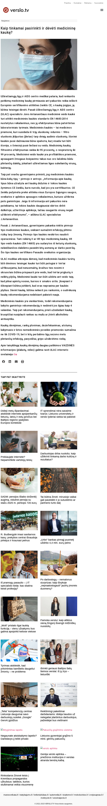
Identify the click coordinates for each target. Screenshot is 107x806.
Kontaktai (77, 3)
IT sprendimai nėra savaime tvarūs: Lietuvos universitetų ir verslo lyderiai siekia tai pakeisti (57, 413)
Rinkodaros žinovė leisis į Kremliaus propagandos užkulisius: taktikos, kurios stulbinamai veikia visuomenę (17, 780)
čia (15, 354)
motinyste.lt (46, 798)
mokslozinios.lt (81, 795)
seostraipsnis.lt (59, 798)
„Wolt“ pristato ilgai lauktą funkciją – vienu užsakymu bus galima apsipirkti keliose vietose (18, 628)
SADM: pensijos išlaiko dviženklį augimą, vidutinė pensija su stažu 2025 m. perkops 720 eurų (19, 499)
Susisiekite (98, 3)
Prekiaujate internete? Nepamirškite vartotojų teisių (16, 458)
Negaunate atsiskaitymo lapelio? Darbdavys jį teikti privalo (19, 737)
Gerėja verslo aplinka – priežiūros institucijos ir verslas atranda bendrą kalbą (57, 757)
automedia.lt (55, 795)
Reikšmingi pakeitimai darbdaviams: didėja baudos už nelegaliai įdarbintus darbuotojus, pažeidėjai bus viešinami (58, 716)
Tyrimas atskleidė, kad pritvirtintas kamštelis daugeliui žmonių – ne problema (18, 668)
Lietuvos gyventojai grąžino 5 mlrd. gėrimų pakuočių (56, 737)
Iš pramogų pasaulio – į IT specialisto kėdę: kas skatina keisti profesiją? (16, 585)
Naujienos (5, 21)
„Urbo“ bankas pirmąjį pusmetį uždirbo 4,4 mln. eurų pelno (57, 541)
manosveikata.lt (10, 795)
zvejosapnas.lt (95, 795)
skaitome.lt (67, 795)
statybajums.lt (26, 795)
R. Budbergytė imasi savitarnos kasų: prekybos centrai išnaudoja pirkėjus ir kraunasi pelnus (19, 537)
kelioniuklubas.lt (41, 795)
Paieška (67, 3)
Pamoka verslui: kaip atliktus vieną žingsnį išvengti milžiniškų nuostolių (58, 623)
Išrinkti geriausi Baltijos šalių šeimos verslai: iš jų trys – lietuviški (56, 671)
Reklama (87, 3)
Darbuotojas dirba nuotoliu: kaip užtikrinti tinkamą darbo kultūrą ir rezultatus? (58, 456)
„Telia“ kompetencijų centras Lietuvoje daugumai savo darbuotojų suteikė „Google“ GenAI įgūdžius (16, 716)
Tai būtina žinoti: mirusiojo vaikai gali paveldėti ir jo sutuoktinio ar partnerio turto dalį (58, 499)
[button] (102, 10)
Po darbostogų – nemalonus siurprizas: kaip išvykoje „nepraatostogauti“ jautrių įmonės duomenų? (58, 584)
